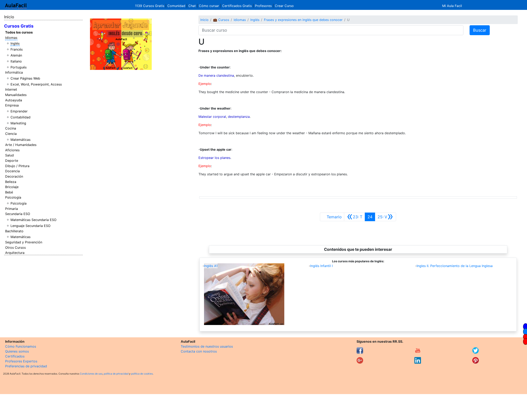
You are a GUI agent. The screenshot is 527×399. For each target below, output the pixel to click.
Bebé (9, 192)
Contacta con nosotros (199, 351)
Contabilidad (20, 117)
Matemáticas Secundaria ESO (33, 220)
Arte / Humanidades (20, 145)
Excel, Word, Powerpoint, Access (36, 84)
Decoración (14, 176)
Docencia (12, 171)
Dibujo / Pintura (17, 166)
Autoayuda (13, 100)
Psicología (13, 197)
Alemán (16, 55)
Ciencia (11, 134)
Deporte (11, 160)
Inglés (15, 43)
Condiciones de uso (91, 373)
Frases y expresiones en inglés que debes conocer (303, 20)
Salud (9, 155)
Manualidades (16, 95)
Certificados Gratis (237, 6)
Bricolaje (12, 187)
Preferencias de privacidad (26, 366)
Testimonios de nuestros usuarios (207, 346)
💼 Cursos (221, 20)
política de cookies (142, 373)
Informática (14, 72)
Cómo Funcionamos (20, 346)
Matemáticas (20, 140)
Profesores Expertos (21, 361)
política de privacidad (116, 373)
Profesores (263, 6)
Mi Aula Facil (452, 6)
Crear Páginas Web (25, 78)
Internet (11, 89)
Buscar (479, 30)
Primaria (11, 209)
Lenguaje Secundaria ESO (30, 226)
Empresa (12, 105)
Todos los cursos (19, 32)
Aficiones (12, 150)
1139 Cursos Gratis (150, 6)
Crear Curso (284, 6)
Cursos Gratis (19, 26)
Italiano (16, 61)
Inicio (9, 16)
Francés (16, 49)
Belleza (10, 182)
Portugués (18, 67)
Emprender (19, 111)
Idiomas (11, 38)
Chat (192, 6)
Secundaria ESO (17, 214)
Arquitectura (14, 253)
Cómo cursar (209, 6)
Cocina (10, 128)
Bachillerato (14, 231)
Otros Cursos (15, 247)
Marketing (18, 123)
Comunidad (176, 6)
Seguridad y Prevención (23, 242)
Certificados (14, 356)
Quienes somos (17, 351)
